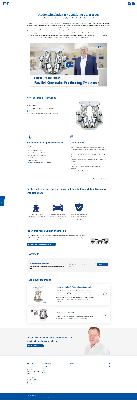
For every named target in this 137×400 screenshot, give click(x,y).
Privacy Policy (56, 397)
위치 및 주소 (45, 366)
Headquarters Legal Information (47, 397)
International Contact (30, 397)
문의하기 (44, 368)
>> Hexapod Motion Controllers (79, 170)
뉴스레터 (44, 372)
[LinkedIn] (109, 366)
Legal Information (38, 397)
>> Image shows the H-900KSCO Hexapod (39, 162)
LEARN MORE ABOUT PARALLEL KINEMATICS (39, 244)
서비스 (43, 370)
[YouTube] (109, 363)
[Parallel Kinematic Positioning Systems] (68, 65)
